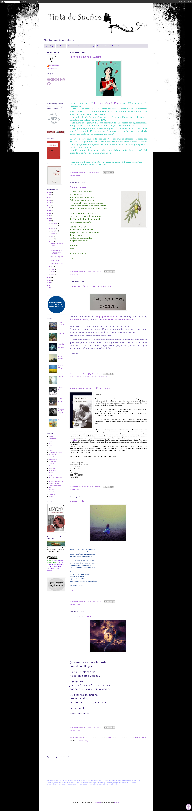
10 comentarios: (96, 486)
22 (50, 203)
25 (50, 195)
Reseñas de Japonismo (56, 481)
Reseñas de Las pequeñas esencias (99, 376)
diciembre (54, 223)
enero (53, 274)
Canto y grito (60, 388)
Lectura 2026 (115, 46)
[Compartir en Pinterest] (113, 172)
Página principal (49, 46)
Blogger (116, 802)
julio (52, 236)
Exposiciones (53, 459)
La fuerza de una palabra (61, 356)
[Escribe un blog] (106, 172)
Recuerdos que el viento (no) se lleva (61, 411)
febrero (53, 271)
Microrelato (52, 470)
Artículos (51, 464)
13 (50, 280)
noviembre (54, 226)
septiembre (54, 231)
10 (50, 288)
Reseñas (51, 496)
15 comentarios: (96, 172)
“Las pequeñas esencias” (106, 316)
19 (50, 210)
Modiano (74, 440)
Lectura (78, 489)
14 (50, 277)
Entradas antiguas (140, 737)
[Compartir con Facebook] (111, 172)
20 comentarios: (97, 601)
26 (50, 192)
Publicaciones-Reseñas (74, 46)
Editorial (51, 492)
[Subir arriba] (188, 807)
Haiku (50, 443)
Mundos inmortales (79, 319)
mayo (52, 241)
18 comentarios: (97, 271)
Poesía (78, 274)
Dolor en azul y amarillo (60, 367)
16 (50, 218)
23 (50, 200)
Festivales (52, 494)
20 (50, 208)
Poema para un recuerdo (60, 399)
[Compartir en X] (109, 172)
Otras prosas (52, 461)
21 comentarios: (97, 727)
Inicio (109, 737)
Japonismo (52, 468)
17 (50, 216)
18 (50, 213)
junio (52, 239)
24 (50, 197)
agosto (53, 233)
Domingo (60, 376)
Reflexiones (52, 454)
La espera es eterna (80, 615)
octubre (53, 228)
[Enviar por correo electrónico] (104, 172)
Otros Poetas (53, 439)
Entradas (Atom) (83, 741)
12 (50, 283)
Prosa (50, 450)
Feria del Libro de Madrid (107, 103)
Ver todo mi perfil (52, 68)
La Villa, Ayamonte (61, 323)
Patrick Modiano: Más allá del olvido (90, 388)
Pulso (59, 420)
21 (50, 205)
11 (50, 285)
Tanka (50, 445)
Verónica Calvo (54, 65)
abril (52, 266)
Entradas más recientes (77, 737)
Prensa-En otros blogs (88, 46)
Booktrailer (52, 489)
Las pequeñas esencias (82, 376)
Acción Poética (53, 457)
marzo (53, 269)
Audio (50, 487)
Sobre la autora (61, 46)
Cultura (78, 175)
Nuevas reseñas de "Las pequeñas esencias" (93, 286)
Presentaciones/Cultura (103, 46)
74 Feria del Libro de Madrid (85, 56)
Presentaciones (53, 466)
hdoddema (97, 802)
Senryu (51, 473)
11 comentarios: (96, 374)
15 (50, 221)
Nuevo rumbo (77, 501)
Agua (50, 475)
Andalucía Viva (78, 186)
